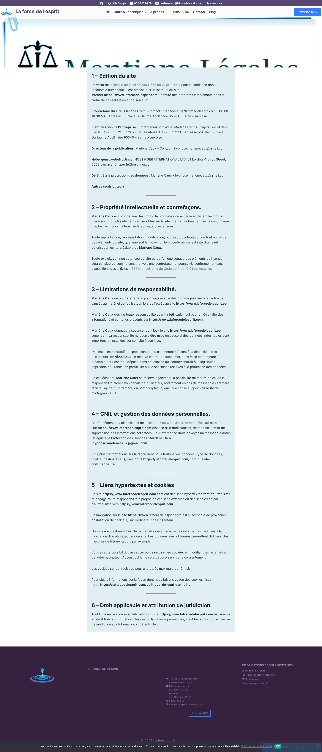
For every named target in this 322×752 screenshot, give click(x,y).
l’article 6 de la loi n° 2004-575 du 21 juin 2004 (145, 85)
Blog (212, 12)
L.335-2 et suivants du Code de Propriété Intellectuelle (170, 268)
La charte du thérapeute (253, 670)
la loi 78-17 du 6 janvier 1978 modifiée (173, 423)
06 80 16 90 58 (176, 701)
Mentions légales (250, 679)
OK (278, 746)
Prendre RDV (308, 12)
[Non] (317, 746)
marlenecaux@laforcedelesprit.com (186, 704)
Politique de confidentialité (255, 683)
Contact (199, 12)
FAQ (186, 12)
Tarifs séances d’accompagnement (258, 675)
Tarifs (175, 12)
